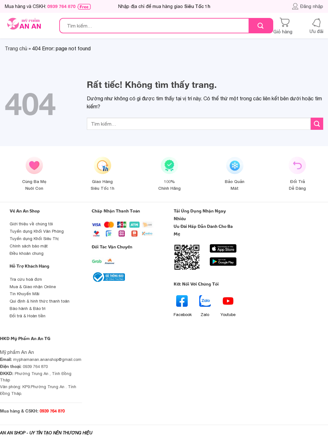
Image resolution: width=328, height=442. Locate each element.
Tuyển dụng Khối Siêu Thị (34, 238)
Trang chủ (16, 48)
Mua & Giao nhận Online (33, 286)
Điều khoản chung (27, 253)
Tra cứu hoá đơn (26, 279)
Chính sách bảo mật (29, 246)
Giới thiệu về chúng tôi (31, 223)
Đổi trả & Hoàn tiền (27, 315)
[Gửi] (261, 26)
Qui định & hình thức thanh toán (40, 301)
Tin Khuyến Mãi (24, 293)
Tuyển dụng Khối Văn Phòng (37, 231)
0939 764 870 (61, 6)
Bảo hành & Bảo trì (27, 308)
